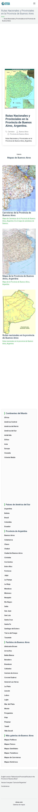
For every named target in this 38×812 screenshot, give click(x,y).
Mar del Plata (9, 704)
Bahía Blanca (9, 655)
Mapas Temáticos (11, 753)
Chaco (6, 544)
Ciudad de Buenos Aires (13, 553)
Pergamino (8, 713)
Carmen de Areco (11, 673)
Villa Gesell (8, 731)
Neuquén (7, 598)
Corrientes (8, 562)
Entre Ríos (8, 566)
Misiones (7, 593)
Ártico (6, 440)
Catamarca (8, 540)
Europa (7, 449)
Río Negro (8, 602)
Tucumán (7, 638)
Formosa (7, 571)
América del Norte (11, 426)
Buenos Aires (9, 535)
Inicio (2, 16)
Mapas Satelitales (11, 749)
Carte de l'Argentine (19, 782)
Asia (6, 444)
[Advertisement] (19, 45)
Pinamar (7, 722)
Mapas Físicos (9, 744)
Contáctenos (5, 786)
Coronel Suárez (10, 677)
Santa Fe (7, 624)
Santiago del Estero (11, 629)
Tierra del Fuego (10, 633)
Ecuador (7, 526)
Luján (6, 700)
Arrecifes (8, 651)
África (6, 417)
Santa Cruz (8, 620)
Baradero (8, 660)
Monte (6, 709)
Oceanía (7, 453)
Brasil (6, 518)
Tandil (6, 726)
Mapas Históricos (11, 762)
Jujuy (6, 575)
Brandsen (8, 664)
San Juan (7, 611)
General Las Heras (11, 682)
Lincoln (7, 691)
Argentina (8, 509)
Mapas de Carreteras (12, 757)
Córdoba (7, 558)
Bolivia (6, 513)
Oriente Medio (9, 457)
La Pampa (8, 580)
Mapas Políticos (10, 740)
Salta (6, 606)
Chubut (7, 549)
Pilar (6, 717)
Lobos (6, 695)
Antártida (7, 435)
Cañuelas (7, 669)
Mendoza (7, 589)
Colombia (8, 522)
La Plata (7, 686)
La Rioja (7, 584)
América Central (10, 422)
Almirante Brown (10, 646)
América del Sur (10, 431)
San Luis (7, 615)
